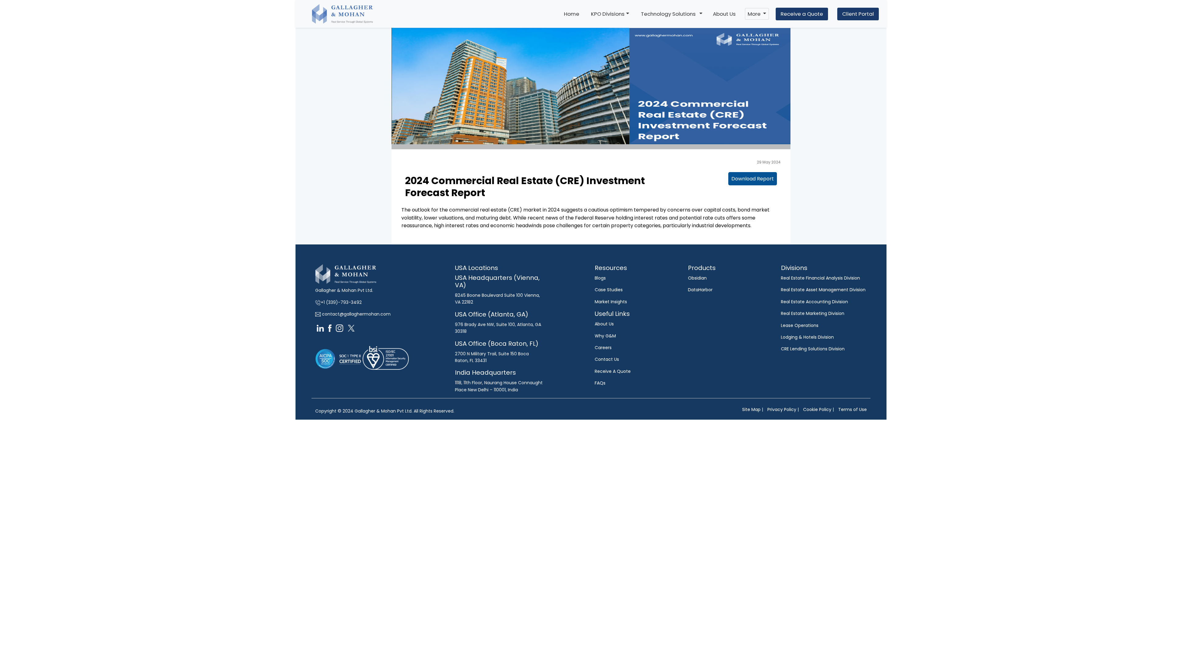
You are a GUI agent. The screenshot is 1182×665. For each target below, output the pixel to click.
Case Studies (609, 290)
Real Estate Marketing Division (812, 313)
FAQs (600, 383)
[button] (701, 14)
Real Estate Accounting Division (814, 302)
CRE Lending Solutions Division (813, 349)
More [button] (755, 14)
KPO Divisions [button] (608, 14)
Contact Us (607, 359)
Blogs (600, 278)
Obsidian (697, 278)
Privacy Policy (781, 409)
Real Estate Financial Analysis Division (820, 278)
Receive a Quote (802, 14)
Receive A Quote (613, 371)
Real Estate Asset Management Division (823, 290)
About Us (724, 14)
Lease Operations (799, 325)
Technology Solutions (668, 14)
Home (571, 14)
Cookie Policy (817, 409)
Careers (603, 348)
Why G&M (605, 336)
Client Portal (858, 14)
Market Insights (611, 302)
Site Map (751, 409)
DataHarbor (700, 290)
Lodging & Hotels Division (807, 337)
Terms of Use (852, 409)
